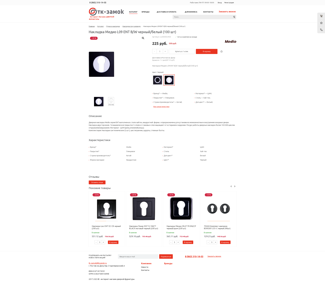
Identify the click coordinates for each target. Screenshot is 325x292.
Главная (92, 26)
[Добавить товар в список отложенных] (221, 51)
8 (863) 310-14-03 (97, 2)
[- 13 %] (218, 208)
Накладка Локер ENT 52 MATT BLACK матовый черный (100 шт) (143, 227)
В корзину (207, 51)
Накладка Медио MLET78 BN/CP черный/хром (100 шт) (181, 227)
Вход (220, 2)
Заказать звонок (227, 11)
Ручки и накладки (113, 26)
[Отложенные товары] (321, 23)
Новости (144, 267)
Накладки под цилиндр (132, 26)
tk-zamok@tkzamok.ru (98, 263)
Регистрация (229, 2)
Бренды (168, 263)
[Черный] (157, 80)
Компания (146, 263)
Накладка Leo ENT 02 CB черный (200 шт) (106, 227)
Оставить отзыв (97, 182)
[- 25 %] (144, 208)
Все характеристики (161, 106)
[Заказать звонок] (321, 29)
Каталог (100, 26)
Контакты (145, 270)
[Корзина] (321, 16)
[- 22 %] (106, 208)
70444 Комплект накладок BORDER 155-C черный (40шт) (217, 227)
